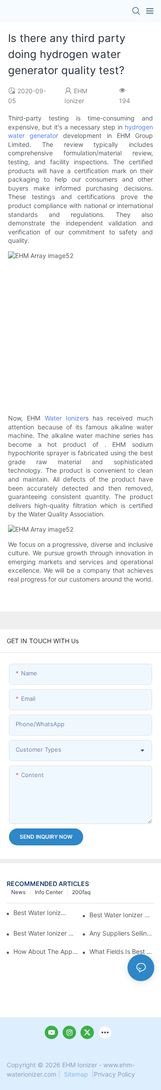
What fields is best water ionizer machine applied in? (121, 951)
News (18, 892)
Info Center (49, 892)
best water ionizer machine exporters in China (121, 915)
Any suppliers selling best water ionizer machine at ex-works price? (121, 933)
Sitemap (76, 1074)
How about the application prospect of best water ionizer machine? (45, 951)
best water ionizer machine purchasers (40, 912)
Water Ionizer (65, 418)
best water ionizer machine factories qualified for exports (45, 933)
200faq (81, 892)
